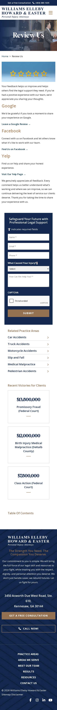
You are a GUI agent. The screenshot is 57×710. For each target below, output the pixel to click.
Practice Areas (28, 654)
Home (5, 56)
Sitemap (6, 694)
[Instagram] (37, 700)
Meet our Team (28, 665)
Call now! (30, 628)
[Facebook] (30, 700)
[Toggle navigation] (51, 13)
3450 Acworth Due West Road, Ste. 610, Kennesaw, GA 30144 (28, 601)
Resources (28, 677)
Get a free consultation (28, 615)
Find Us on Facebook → (15, 149)
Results (28, 671)
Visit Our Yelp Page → (14, 174)
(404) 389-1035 (42, 3)
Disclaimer (17, 694)
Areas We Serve (28, 660)
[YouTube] (50, 700)
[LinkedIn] (43, 700)
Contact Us (28, 683)
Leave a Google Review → (16, 124)
